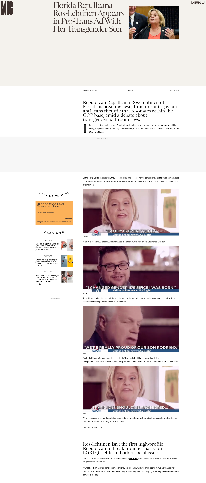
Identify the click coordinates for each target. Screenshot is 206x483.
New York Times (96, 132)
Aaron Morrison (91, 91)
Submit (68, 219)
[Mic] (7, 8)
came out (133, 458)
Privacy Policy (40, 222)
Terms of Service (66, 221)
